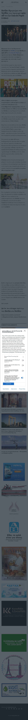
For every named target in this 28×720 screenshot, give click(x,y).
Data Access (14, 388)
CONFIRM (8, 383)
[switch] (22, 360)
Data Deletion (6, 388)
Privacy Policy (22, 388)
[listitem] (14, 357)
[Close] (25, 331)
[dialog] (14, 360)
